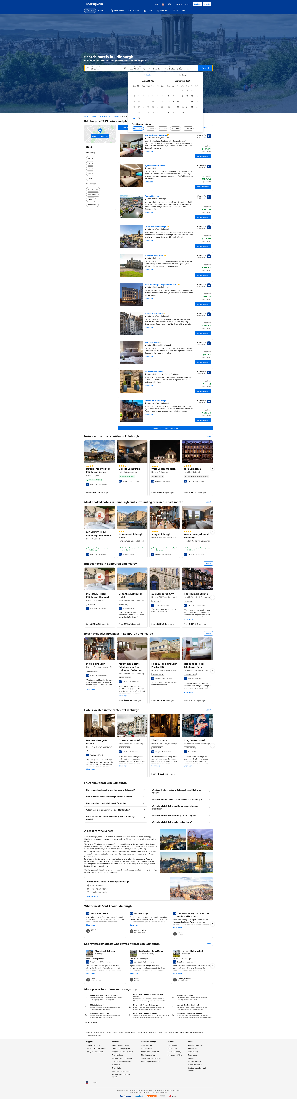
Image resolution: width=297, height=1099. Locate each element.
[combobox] (106, 69)
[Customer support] (169, 4)
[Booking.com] (94, 4)
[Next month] (198, 81)
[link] (100, 158)
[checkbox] (162, 90)
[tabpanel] (165, 105)
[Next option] (212, 468)
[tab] (147, 75)
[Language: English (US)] (163, 4)
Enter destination (96, 67)
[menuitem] (90, 10)
